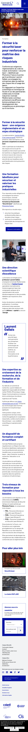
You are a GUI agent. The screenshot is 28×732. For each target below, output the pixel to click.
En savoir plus (14, 563)
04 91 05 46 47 (5, 665)
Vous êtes (8, 622)
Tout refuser (20, 727)
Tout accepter (10, 727)
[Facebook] (15, 672)
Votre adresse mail (11, 629)
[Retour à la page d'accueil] (7, 3)
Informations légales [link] (7, 695)
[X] (19, 672)
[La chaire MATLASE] (14, 583)
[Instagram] (3, 672)
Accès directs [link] (5, 690)
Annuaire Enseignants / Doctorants (11, 678)
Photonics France (8, 206)
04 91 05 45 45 (5, 654)
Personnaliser (14, 730)
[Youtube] (11, 672)
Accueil (4, 15)
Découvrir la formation (14, 229)
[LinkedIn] (7, 672)
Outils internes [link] (5, 685)
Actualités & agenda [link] (7, 687)
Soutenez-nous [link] (5, 692)
